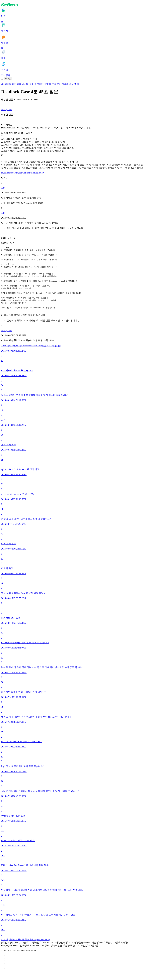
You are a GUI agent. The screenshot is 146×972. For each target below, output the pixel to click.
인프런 (4, 939)
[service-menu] (2, 79)
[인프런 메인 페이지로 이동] (73, 4)
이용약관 (31, 939)
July (3, 188)
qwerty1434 (6, 109)
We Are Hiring (43, 939)
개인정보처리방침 (18, 939)
